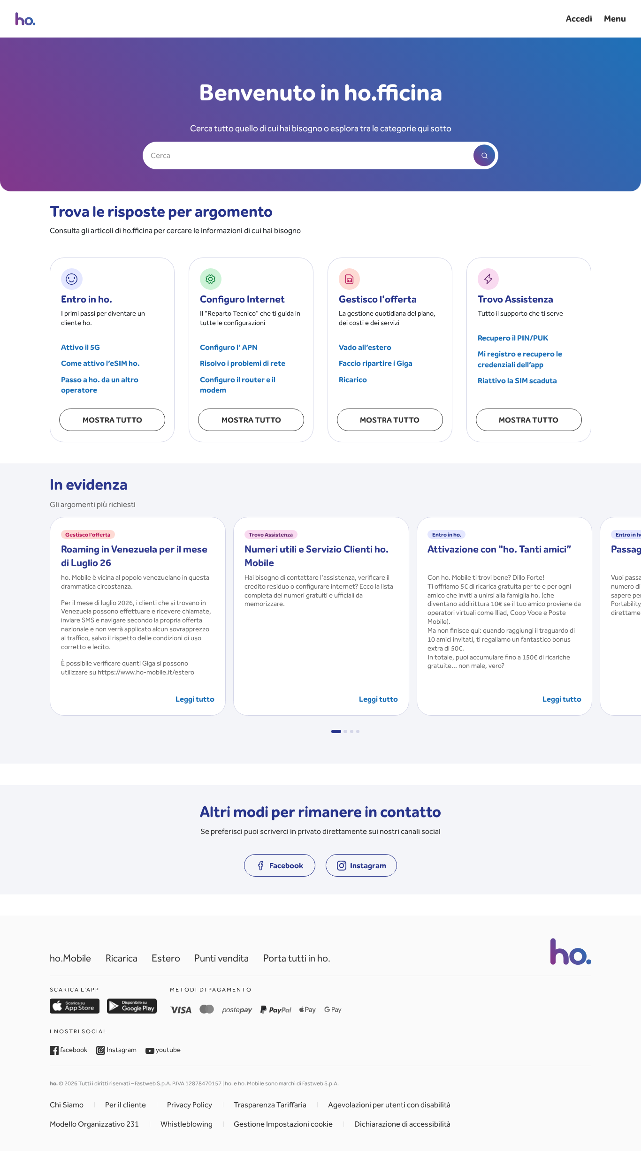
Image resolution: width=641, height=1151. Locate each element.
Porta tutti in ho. (296, 958)
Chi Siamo (67, 1104)
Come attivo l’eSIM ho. (100, 363)
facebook (73, 1049)
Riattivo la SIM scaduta (517, 380)
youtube (167, 1049)
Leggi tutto (195, 699)
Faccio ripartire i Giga (375, 363)
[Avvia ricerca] (484, 156)
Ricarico (353, 379)
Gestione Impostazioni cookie (283, 1124)
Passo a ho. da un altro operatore (99, 385)
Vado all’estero (365, 347)
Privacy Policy (189, 1104)
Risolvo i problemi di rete (242, 363)
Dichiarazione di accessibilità (402, 1124)
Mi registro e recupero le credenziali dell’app (520, 359)
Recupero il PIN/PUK (513, 337)
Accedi (579, 18)
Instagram (121, 1049)
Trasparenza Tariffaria (270, 1104)
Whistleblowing (186, 1124)
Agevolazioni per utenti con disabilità (389, 1104)
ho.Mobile (70, 958)
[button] (336, 732)
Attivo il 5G (80, 347)
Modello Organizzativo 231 (94, 1124)
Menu (615, 18)
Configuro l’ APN (229, 347)
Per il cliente (125, 1104)
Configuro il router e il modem (237, 385)
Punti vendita (221, 958)
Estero (166, 958)
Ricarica (121, 958)
